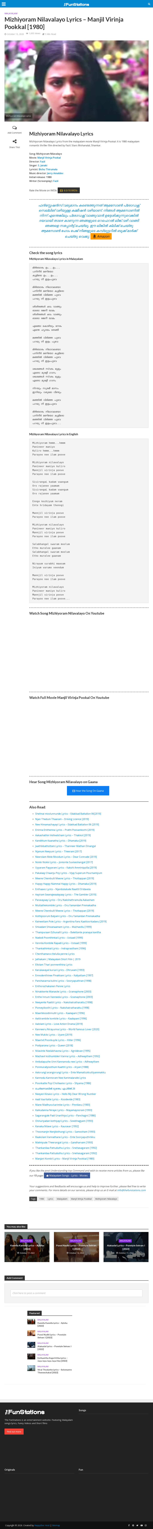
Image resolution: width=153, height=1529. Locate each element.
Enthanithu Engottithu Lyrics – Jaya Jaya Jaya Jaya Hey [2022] (53, 1359)
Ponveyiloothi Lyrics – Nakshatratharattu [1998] (62, 1007)
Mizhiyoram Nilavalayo (106, 1198)
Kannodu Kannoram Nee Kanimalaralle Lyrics (60, 1077)
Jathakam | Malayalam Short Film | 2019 (57, 959)
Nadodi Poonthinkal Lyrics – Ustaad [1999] (59, 937)
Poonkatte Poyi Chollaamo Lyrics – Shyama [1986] (63, 1083)
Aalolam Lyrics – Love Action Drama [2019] (59, 1024)
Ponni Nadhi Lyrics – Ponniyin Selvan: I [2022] (76, 1247)
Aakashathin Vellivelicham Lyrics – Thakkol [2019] (63, 835)
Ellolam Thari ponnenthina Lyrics (53, 964)
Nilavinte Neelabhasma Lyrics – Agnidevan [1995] (62, 1050)
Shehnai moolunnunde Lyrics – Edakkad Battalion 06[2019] (68, 813)
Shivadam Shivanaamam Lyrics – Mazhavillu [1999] (63, 927)
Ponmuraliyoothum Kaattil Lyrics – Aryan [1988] (62, 1067)
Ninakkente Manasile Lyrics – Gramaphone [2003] (63, 991)
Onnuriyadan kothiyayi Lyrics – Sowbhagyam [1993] (64, 1121)
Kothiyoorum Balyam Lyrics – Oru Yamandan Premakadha (67, 916)
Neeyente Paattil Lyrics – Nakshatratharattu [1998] (63, 1002)
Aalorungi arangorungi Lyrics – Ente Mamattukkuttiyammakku (70, 1072)
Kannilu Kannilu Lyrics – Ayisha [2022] (27, 1247)
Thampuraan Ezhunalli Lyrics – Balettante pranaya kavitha (68, 932)
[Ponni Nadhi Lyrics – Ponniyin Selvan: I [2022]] (31, 1332)
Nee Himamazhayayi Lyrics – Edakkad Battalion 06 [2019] (67, 824)
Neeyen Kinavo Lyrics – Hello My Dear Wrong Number (65, 1094)
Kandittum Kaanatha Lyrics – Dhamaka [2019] (60, 840)
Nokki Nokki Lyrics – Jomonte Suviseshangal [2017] (64, 862)
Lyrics (50, 1198)
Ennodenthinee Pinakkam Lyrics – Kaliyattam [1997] (64, 975)
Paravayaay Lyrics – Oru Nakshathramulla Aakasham (64, 900)
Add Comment (15, 132)
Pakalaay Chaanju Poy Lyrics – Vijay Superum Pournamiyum (68, 873)
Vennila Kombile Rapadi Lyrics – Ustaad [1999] (61, 943)
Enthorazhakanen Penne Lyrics (52, 986)
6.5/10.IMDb (70, 190)
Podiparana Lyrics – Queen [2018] (54, 1045)
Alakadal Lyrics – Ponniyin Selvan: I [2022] (126, 1247)
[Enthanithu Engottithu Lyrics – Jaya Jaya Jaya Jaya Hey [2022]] (31, 1356)
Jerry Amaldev (55, 173)
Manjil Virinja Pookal (49, 157)
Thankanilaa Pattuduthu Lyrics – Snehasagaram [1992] (66, 1147)
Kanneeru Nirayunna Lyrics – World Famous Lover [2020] (67, 1029)
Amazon (103, 236)
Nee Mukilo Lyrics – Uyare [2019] (53, 1034)
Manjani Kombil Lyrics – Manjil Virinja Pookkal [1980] (64, 1158)
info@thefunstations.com (131, 1190)
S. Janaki (42, 165)
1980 (41, 1198)
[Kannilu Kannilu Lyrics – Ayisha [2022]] (31, 1321)
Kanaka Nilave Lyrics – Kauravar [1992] (57, 1126)
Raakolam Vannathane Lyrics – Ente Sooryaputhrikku (65, 1137)
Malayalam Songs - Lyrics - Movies (68, 1175)
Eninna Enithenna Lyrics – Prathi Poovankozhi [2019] (64, 829)
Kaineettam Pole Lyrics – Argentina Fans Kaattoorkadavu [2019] (71, 921)
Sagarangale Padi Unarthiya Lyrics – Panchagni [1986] (65, 1115)
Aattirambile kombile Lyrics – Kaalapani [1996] (61, 1018)
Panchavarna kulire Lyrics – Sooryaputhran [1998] (63, 980)
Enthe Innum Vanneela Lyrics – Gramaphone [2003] (64, 997)
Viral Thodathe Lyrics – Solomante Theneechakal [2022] (55, 1371)
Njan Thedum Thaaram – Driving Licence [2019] (62, 819)
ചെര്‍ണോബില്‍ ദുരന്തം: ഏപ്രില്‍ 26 (55, 1088)
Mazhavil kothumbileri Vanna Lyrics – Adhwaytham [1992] (67, 1056)
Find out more (14, 1431)
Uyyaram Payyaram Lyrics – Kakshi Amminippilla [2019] (66, 867)
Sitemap (56, 1525)
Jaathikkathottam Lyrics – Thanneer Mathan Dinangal (65, 846)
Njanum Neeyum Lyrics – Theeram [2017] (58, 851)
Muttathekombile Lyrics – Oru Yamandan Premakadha (65, 905)
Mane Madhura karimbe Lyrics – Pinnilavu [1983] (62, 1104)
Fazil (43, 161)
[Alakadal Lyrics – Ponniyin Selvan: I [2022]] (31, 1344)
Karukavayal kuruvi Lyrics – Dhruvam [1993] (59, 970)
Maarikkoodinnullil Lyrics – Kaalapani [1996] (60, 1013)
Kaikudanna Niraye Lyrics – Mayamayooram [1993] (63, 1110)
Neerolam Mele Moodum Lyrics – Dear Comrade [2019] (66, 856)
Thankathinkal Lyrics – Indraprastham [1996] (60, 948)
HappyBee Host (42, 1525)
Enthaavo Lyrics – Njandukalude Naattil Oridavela (63, 889)
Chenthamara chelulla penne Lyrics (55, 953)
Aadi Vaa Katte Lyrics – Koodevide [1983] (57, 1099)
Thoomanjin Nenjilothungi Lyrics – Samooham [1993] (65, 1131)
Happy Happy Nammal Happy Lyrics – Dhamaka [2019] (65, 883)
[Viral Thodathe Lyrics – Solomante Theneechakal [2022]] (31, 1367)
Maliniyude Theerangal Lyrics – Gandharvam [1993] (64, 1142)
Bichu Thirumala (48, 169)
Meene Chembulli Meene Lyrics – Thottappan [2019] (64, 878)
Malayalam (10, 13)
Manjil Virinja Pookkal (81, 1198)
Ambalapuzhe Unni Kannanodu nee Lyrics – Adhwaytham (67, 1061)
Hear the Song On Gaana (90, 790)
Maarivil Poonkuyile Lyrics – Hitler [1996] (58, 1040)
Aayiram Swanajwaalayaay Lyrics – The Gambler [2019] (65, 894)
